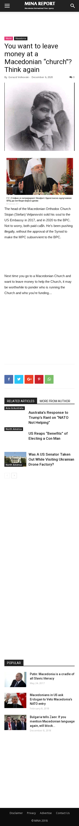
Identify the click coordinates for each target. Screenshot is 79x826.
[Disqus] (39, 539)
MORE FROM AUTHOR (55, 401)
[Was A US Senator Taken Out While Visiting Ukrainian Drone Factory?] (15, 459)
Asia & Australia (14, 408)
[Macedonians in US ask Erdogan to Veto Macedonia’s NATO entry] (15, 700)
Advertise (46, 813)
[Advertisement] (39, 19)
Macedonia (20, 38)
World (9, 38)
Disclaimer (16, 813)
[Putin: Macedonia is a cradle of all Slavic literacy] (15, 679)
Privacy (31, 813)
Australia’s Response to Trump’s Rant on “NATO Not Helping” (48, 417)
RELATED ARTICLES (20, 401)
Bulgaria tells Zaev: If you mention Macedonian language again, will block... (52, 721)
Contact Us (63, 813)
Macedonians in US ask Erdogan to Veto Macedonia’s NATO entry (51, 699)
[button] (73, 6)
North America (14, 429)
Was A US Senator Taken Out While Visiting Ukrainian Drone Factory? (51, 459)
